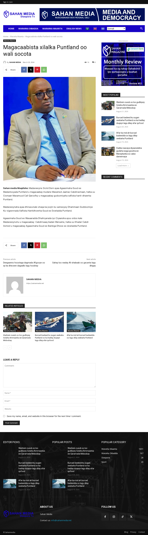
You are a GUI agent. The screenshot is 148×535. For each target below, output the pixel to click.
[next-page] (9, 347)
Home (11, 28)
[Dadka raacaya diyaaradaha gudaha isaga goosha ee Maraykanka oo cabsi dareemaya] (107, 151)
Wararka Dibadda (28, 28)
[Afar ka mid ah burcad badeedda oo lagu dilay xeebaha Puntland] (81, 322)
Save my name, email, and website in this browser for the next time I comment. (44, 416)
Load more (122, 165)
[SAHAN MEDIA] (5, 62)
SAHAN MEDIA (15, 62)
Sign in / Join (8, 2)
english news (74, 28)
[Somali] (103, 28)
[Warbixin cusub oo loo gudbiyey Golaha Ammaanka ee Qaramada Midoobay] (17, 322)
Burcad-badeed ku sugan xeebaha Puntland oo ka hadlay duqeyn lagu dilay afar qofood (49, 337)
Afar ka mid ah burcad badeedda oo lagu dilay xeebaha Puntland (126, 136)
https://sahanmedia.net (35, 283)
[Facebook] (24, 70)
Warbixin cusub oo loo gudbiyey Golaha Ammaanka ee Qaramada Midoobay (17, 337)
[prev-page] (5, 347)
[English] (95, 28)
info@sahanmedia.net (61, 520)
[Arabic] (87, 28)
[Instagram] (113, 517)
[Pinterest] (37, 70)
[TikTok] (122, 517)
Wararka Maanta (52, 28)
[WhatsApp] (44, 70)
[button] (141, 28)
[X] (31, 70)
